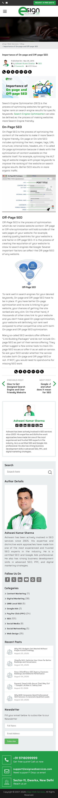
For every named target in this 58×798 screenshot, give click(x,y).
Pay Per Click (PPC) (16, 613)
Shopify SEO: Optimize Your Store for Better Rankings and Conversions (32, 661)
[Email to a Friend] (21, 72)
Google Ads (12, 608)
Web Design (13, 633)
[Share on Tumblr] (30, 72)
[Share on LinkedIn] (17, 72)
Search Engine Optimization (29, 114)
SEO (40, 63)
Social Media (13, 623)
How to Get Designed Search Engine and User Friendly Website (16, 388)
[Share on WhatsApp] (4, 72)
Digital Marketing (16, 598)
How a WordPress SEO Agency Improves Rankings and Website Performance (31, 673)
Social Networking (16, 628)
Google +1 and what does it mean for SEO (44, 388)
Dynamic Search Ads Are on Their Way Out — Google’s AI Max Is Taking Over (32, 685)
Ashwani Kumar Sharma (25, 63)
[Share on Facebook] (8, 72)
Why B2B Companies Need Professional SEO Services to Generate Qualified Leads (31, 696)
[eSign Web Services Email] (7, 3)
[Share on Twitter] (12, 72)
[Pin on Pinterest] (25, 72)
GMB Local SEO (14, 603)
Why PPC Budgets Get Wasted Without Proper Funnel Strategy (30, 650)
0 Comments (19, 66)
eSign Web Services (35, 791)
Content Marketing (16, 593)
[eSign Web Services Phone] (3, 3)
